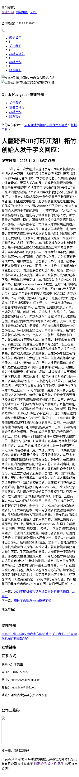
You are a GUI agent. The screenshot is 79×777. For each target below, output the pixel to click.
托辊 (37, 763)
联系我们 (15, 70)
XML (33, 12)
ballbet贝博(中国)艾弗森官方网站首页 (26, 634)
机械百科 (15, 62)
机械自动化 (17, 54)
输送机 (52, 763)
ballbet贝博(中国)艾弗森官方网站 (45, 125)
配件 (61, 763)
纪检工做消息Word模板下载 (32, 600)
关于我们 (15, 46)
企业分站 (8, 12)
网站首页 (15, 38)
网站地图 (22, 12)
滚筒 (44, 763)
